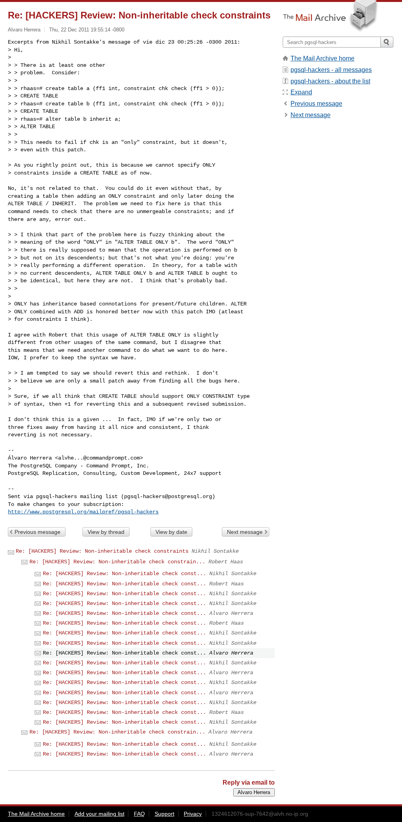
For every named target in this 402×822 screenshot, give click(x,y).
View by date (171, 532)
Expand (301, 92)
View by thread (106, 532)
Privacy (193, 814)
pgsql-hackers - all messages (331, 69)
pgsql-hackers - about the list (330, 81)
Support (164, 814)
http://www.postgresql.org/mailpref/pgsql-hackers (83, 512)
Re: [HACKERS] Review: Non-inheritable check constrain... (117, 562)
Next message (245, 532)
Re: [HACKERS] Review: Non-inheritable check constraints (102, 551)
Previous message (37, 532)
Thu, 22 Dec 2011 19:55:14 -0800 (86, 30)
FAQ (139, 814)
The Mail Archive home (322, 58)
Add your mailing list (99, 814)
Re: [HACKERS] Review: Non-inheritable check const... (124, 573)
